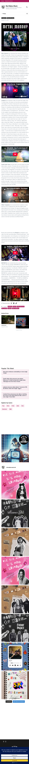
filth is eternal (4, 308)
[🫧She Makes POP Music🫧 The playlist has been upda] (15, 485)
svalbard (9, 308)
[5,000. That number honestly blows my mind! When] (15, 685)
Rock (8, 405)
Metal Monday (10, 18)
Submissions (3, 325)
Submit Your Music (9, 1)
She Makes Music (12, 6)
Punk (13, 405)
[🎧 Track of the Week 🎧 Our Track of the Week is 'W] (15, 657)
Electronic (4, 409)
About (2, 1)
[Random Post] (27, 13)
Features (4, 18)
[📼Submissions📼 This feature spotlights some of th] (15, 542)
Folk (22, 405)
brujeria (14, 306)
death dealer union (20, 306)
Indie (18, 405)
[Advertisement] (14, 350)
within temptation (15, 308)
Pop (3, 405)
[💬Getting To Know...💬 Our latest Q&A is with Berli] (15, 628)
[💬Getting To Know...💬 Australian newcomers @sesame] (15, 513)
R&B (10, 409)
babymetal (10, 306)
